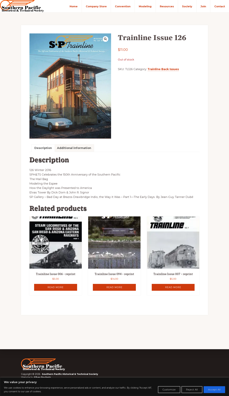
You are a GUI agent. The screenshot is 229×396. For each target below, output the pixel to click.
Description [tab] (43, 148)
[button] (105, 39)
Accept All (214, 389)
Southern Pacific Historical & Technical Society (70, 374)
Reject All (192, 389)
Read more (56, 287)
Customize (169, 389)
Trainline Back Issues (163, 69)
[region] (114, 386)
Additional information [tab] (74, 148)
